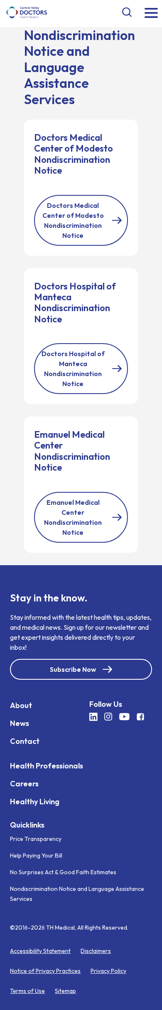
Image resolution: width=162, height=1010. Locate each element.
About (21, 705)
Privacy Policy (108, 971)
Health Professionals (46, 765)
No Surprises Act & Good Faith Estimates (63, 872)
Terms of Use (27, 991)
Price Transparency (35, 839)
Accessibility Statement (40, 951)
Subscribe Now (73, 669)
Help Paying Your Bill (36, 855)
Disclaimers (96, 951)
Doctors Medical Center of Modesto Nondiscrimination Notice (73, 220)
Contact (24, 741)
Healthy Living (34, 801)
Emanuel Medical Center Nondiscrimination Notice (73, 517)
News (19, 723)
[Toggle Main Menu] (151, 13)
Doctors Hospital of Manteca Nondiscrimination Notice (73, 368)
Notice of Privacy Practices (45, 971)
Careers (24, 783)
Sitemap (65, 991)
